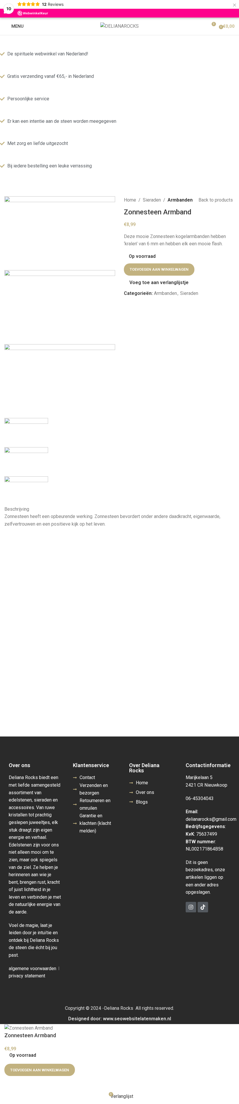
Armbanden (180, 200)
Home (130, 200)
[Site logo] (119, 26)
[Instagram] (191, 907)
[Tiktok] (203, 907)
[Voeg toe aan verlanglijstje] (11, 1083)
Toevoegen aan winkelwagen (159, 269)
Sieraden (152, 200)
